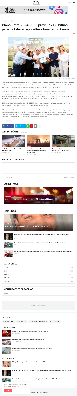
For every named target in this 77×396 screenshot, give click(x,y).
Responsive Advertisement (38, 305)
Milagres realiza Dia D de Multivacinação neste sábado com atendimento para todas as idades (43, 251)
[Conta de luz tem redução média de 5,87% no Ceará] (6, 342)
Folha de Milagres (44, 393)
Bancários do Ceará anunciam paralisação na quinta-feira (61, 149)
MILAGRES (38, 274)
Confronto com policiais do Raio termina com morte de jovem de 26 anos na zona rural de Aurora (41, 235)
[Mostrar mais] (39, 126)
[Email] (35, 126)
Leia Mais (16, 386)
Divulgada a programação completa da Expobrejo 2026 (28, 362)
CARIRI (38, 268)
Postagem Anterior (8, 177)
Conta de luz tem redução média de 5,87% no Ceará (13, 149)
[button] (2, 2)
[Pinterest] (31, 126)
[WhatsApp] (28, 126)
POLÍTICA (38, 281)
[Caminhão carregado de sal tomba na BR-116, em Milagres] (6, 333)
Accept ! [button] (8, 390)
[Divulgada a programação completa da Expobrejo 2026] (6, 364)
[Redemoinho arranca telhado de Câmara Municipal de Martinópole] (6, 350)
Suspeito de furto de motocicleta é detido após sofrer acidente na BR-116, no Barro (39, 243)
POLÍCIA (38, 278)
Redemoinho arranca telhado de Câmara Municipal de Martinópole (32, 348)
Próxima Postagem (68, 177)
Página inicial (5, 21)
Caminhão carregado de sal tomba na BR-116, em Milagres (30, 331)
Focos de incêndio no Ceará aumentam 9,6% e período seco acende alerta (36, 150)
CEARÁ (13, 21)
